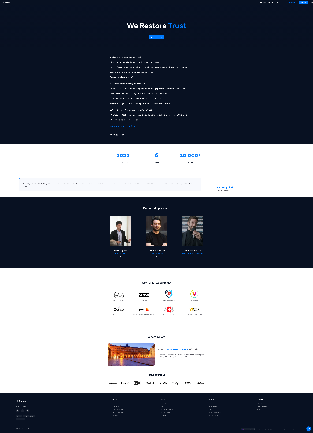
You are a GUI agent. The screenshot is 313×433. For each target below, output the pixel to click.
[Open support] (308, 428)
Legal (162, 406)
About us (260, 403)
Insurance (164, 403)
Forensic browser (117, 409)
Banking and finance (167, 409)
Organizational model (283, 429)
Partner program (262, 406)
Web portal (115, 406)
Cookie (264, 429)
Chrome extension (117, 412)
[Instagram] (22, 410)
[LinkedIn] (17, 410)
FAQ (210, 409)
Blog (210, 403)
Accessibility (294, 429)
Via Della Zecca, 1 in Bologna (176, 349)
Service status (213, 415)
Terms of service (272, 429)
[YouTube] (27, 410)
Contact (259, 409)
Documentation (213, 406)
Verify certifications (215, 412)
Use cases (164, 415)
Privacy (258, 429)
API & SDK (115, 415)
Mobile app (115, 403)
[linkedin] (120, 256)
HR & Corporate (165, 412)
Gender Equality (21, 419)
